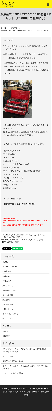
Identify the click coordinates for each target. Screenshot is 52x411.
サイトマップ (8, 318)
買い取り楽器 (8, 304)
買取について (8, 286)
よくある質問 (8, 295)
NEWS (5, 331)
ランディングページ (10, 266)
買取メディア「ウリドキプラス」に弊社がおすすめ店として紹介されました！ (25, 350)
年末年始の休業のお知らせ (13, 361)
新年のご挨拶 (8, 356)
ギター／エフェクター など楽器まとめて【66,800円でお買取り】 (25, 367)
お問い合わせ (8, 309)
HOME (3, 28)
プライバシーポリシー (11, 314)
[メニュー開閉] (48, 4)
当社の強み (7, 281)
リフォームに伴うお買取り (13, 373)
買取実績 (14, 28)
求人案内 (6, 300)
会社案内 (6, 276)
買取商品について (10, 290)
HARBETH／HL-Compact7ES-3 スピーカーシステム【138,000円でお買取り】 (24, 236)
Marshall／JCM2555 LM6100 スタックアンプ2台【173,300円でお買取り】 (22, 241)
